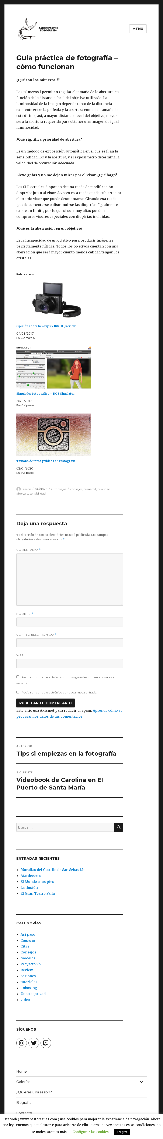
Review (27, 970)
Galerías (23, 1082)
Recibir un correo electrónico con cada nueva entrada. (59, 692)
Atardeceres (31, 875)
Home (21, 1071)
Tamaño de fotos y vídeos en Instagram (45, 461)
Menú (137, 29)
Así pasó (28, 934)
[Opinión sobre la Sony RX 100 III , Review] (71, 300)
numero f (90, 489)
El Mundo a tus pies (37, 881)
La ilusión (29, 887)
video (25, 1000)
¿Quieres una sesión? (34, 1092)
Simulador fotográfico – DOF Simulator (45, 394)
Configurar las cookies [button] (91, 1132)
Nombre (24, 614)
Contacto (24, 1113)
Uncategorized (33, 994)
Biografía (23, 1103)
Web (20, 655)
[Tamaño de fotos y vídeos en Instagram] (71, 435)
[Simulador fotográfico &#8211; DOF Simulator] (71, 367)
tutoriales (29, 982)
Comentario (28, 550)
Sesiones (28, 976)
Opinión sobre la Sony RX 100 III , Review (46, 326)
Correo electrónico (36, 634)
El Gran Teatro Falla (38, 893)
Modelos (28, 958)
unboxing (29, 988)
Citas (25, 946)
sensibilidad (38, 493)
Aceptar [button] (122, 1132)
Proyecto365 (31, 964)
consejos (76, 489)
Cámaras (28, 940)
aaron (27, 489)
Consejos (59, 489)
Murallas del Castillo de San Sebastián (53, 870)
